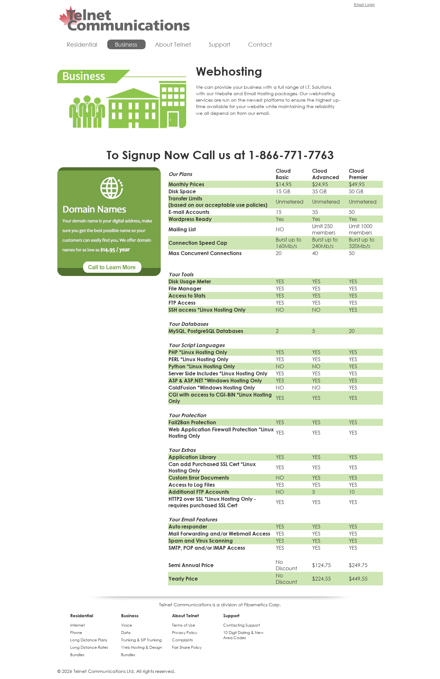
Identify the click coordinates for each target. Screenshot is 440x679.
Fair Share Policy (187, 647)
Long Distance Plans (88, 640)
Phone (76, 632)
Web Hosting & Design (141, 647)
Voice (126, 625)
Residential (82, 44)
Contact (260, 44)
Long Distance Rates (89, 647)
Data (125, 632)
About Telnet (173, 44)
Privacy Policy (184, 632)
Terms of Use (183, 625)
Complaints (182, 640)
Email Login (364, 5)
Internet (77, 625)
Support (219, 44)
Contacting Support (241, 625)
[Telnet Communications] (124, 19)
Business (126, 44)
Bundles (77, 654)
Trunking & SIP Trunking (141, 640)
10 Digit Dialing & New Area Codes (243, 635)
